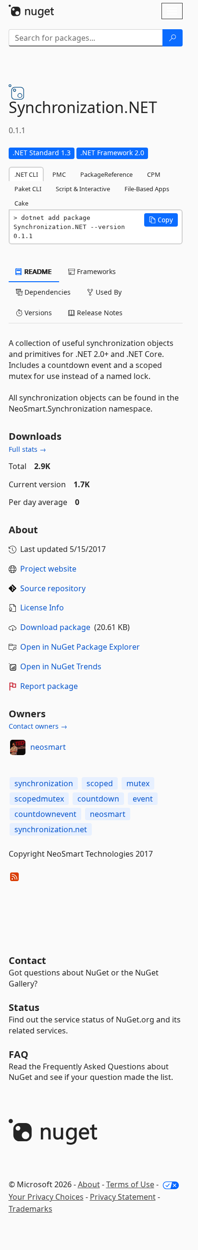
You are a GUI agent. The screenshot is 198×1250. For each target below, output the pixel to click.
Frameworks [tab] (95, 271)
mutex (137, 783)
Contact (27, 960)
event (143, 798)
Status (24, 1007)
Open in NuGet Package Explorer (80, 647)
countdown (98, 798)
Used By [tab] (108, 292)
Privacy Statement (123, 1197)
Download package (55, 627)
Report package (49, 686)
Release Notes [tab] (99, 312)
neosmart (48, 747)
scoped (100, 783)
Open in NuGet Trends (60, 666)
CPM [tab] (154, 174)
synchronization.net (50, 829)
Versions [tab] (37, 312)
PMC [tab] (59, 174)
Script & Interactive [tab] (83, 188)
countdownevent (45, 814)
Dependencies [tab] (47, 292)
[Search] (172, 37)
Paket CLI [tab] (27, 188)
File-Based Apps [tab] (146, 188)
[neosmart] (17, 747)
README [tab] (37, 271)
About (89, 1184)
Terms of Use (130, 1184)
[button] (161, 220)
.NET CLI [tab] (26, 174)
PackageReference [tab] (106, 174)
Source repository (53, 588)
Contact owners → (38, 726)
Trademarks (30, 1209)
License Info (42, 607)
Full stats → (27, 449)
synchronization (43, 783)
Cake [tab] (21, 203)
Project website (48, 568)
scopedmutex (39, 798)
